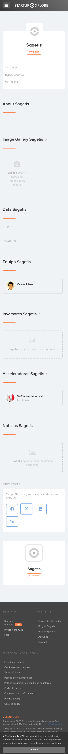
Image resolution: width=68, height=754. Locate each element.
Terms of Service (13, 672)
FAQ (6, 635)
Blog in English (46, 626)
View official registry (52, 724)
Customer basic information (19, 693)
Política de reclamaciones (18, 677)
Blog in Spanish (46, 631)
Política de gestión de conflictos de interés (27, 683)
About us (43, 636)
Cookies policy (12, 704)
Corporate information (50, 621)
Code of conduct (13, 688)
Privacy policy (12, 698)
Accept (34, 749)
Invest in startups (13, 630)
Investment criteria (14, 662)
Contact (42, 642)
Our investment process (17, 667)
